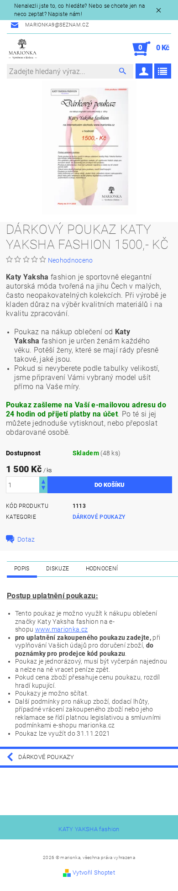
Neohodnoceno (70, 260)
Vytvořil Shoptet (94, 872)
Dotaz (26, 539)
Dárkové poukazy (99, 517)
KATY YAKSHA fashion (88, 829)
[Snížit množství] (43, 489)
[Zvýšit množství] (43, 480)
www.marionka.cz (61, 629)
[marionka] (23, 49)
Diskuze (57, 568)
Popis (22, 568)
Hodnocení (102, 568)
